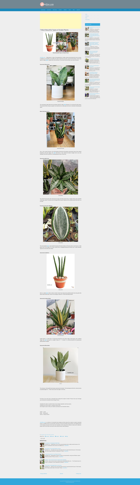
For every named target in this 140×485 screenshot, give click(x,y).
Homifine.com (42, 57)
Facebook (47, 436)
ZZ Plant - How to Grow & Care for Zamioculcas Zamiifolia (55, 459)
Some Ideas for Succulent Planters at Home (53, 448)
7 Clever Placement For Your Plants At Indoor (53, 454)
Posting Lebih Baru (43, 473)
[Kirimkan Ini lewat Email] (41, 438)
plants (47, 60)
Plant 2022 (48, 434)
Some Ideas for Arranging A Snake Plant (52, 443)
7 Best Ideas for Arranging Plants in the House (53, 465)
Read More (67, 445)
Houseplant (42, 434)
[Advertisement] (60, 21)
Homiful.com (78, 481)
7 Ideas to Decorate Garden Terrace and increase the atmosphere (93, 52)
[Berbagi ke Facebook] (44, 438)
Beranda (61, 473)
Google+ (57, 436)
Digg (67, 436)
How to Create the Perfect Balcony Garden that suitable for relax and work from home (94, 80)
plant (65, 104)
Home (86, 14)
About (86, 17)
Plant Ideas (52, 434)
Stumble (62, 436)
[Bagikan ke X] (43, 438)
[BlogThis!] (42, 438)
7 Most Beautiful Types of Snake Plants (54, 30)
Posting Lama (78, 473)
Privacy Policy (87, 19)
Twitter (52, 436)
